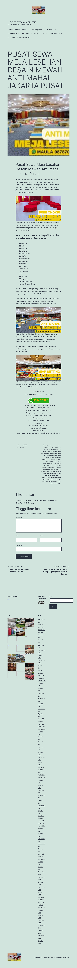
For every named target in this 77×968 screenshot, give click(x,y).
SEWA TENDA (48, 30)
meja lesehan (49, 453)
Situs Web (19, 545)
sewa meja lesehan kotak (54, 479)
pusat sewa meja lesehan (38, 428)
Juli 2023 (41, 719)
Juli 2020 (41, 854)
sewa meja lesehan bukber (50, 473)
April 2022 (41, 775)
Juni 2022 (41, 770)
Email (42, 536)
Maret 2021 (41, 826)
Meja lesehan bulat (52, 447)
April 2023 (41, 726)
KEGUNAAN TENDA (56, 33)
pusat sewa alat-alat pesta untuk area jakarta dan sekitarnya (38, 433)
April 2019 (41, 905)
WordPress (66, 957)
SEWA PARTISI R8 (40, 33)
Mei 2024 (41, 675)
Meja (45, 447)
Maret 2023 (41, 729)
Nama (18, 536)
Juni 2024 (41, 673)
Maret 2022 (41, 777)
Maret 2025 (41, 632)
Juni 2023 (41, 721)
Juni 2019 (41, 900)
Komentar (19, 517)
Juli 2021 (41, 816)
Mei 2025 (41, 627)
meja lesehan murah (55, 459)
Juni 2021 (41, 818)
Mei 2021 (41, 821)
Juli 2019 (41, 897)
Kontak (17, 30)
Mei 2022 (41, 772)
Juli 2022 (41, 767)
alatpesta (21, 447)
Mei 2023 (41, 724)
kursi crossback (38, 430)
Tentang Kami (37, 30)
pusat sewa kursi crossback (38, 425)
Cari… (51, 596)
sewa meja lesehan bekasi (53, 471)
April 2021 (41, 823)
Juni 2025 (41, 624)
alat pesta (58, 445)
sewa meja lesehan (56, 451)
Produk (24, 30)
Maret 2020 (41, 859)
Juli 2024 (41, 670)
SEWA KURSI (12, 33)
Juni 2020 (41, 856)
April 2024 (41, 678)
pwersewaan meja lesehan (50, 465)
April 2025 (41, 630)
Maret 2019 (41, 907)
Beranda (10, 30)
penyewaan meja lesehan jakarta (52, 463)
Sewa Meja (25, 33)
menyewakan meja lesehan (53, 461)
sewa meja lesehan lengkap (50, 481)
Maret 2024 (42, 680)
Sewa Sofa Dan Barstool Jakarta (19, 37)
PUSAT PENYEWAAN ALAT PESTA (22, 22)
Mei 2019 (41, 902)
